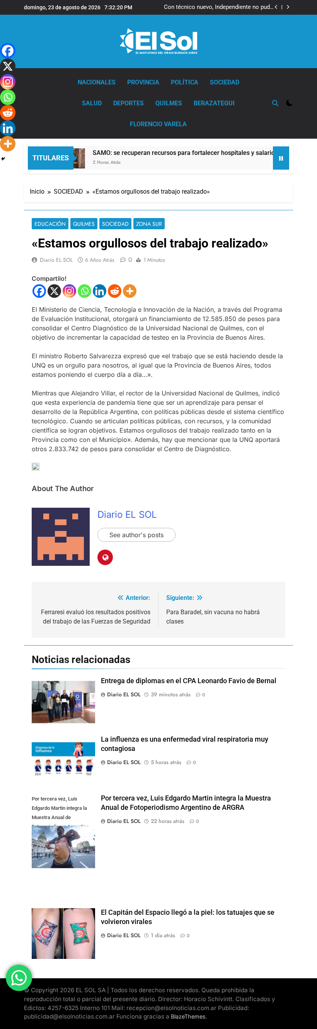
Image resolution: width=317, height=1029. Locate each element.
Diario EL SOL (56, 260)
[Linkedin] (99, 291)
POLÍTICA (184, 82)
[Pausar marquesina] (281, 158)
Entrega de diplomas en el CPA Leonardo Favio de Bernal (188, 681)
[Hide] (3, 159)
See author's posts (136, 535)
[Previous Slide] (276, 7)
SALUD (92, 103)
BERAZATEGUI (214, 103)
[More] (129, 291)
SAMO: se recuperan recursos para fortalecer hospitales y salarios (175, 152)
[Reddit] (114, 291)
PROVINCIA (143, 82)
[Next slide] (288, 7)
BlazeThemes (188, 1016)
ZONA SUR (149, 224)
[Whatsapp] (84, 291)
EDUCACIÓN (50, 224)
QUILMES (168, 103)
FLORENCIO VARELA (158, 124)
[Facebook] (39, 291)
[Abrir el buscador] (275, 103)
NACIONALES (97, 82)
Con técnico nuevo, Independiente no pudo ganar (218, 7)
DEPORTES (128, 103)
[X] (54, 291)
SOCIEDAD (224, 82)
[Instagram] (69, 291)
